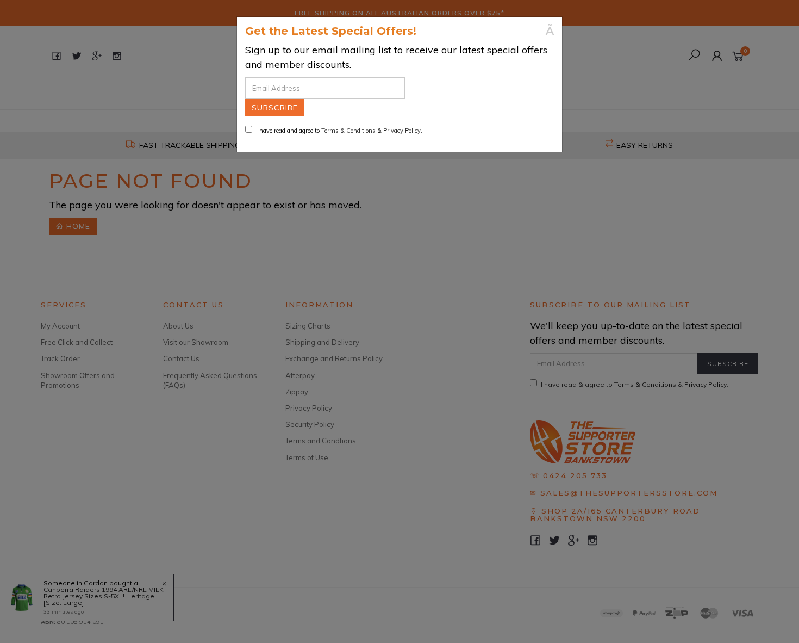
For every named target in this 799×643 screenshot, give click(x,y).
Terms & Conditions (348, 130)
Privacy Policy (402, 130)
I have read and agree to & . (339, 130)
